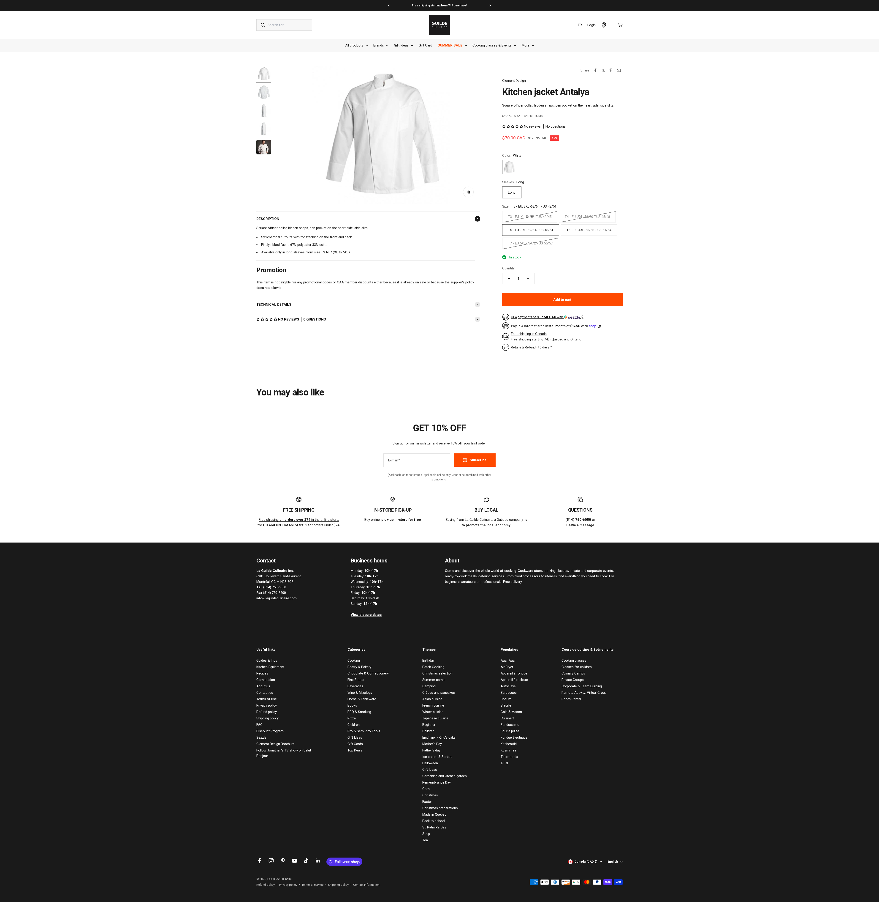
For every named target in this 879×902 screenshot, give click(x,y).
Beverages (355, 686)
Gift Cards (355, 744)
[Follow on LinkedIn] (318, 861)
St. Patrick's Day (434, 827)
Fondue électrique (514, 737)
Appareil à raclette (514, 680)
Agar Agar (508, 660)
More (525, 45)
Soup (426, 834)
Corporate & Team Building (582, 686)
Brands (378, 45)
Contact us (264, 693)
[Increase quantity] (527, 278)
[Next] (490, 5)
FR (580, 25)
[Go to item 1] (263, 74)
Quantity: (508, 268)
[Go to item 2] (263, 93)
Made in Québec (434, 814)
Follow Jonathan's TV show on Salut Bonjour (283, 753)
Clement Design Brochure (275, 744)
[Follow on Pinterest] (283, 861)
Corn (426, 789)
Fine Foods (355, 680)
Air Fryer (507, 667)
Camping (429, 686)
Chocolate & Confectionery (368, 673)
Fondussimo (510, 725)
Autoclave (508, 686)
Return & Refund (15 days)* (531, 347)
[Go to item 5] (263, 148)
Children (353, 725)
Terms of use (266, 699)
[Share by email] (619, 70)
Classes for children (577, 667)
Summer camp (433, 680)
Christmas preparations (440, 808)
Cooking (353, 660)
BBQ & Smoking (359, 712)
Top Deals (354, 750)
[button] (267, 319)
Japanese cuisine (435, 718)
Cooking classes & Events (492, 45)
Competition (265, 680)
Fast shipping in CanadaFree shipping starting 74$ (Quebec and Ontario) (547, 336)
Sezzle (261, 737)
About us (263, 686)
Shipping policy (267, 718)
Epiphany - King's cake (439, 737)
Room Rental (571, 699)
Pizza (351, 718)
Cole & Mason (511, 712)
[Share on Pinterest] (611, 70)
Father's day (431, 750)
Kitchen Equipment (270, 667)
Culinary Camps (573, 673)
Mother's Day (432, 744)
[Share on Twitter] (603, 70)
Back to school (433, 821)
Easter (427, 802)
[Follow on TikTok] (306, 861)
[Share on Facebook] (595, 70)
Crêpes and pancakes (438, 693)
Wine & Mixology (359, 693)
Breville (506, 705)
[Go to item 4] (263, 129)
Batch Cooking (433, 667)
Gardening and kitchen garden (444, 776)
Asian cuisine (432, 699)
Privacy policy (266, 705)
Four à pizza (510, 731)
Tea (425, 840)
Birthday (428, 660)
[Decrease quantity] (509, 278)
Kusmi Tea (508, 750)
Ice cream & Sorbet (437, 757)
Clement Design (514, 81)
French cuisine (433, 705)
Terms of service (312, 884)
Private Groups (573, 680)
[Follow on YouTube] (294, 861)
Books (352, 705)
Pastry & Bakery (359, 667)
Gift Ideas (401, 45)
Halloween (430, 763)
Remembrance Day (436, 782)
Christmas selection (437, 673)
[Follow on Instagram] (271, 861)
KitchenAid (509, 744)
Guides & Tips (266, 660)
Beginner (428, 725)
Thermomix (509, 757)
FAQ (259, 725)
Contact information (366, 884)
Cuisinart (507, 718)
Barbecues (509, 693)
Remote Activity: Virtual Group (584, 693)
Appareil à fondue (514, 673)
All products (354, 45)
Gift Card (425, 45)
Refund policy (266, 712)
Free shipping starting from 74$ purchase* (439, 5)
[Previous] (389, 5)
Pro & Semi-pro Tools (363, 731)
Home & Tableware (361, 699)
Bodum (506, 699)
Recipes (262, 673)
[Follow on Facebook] (259, 861)
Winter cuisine (432, 712)
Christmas (430, 795)
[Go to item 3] (263, 111)
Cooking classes (574, 660)
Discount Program (270, 731)
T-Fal (504, 763)
